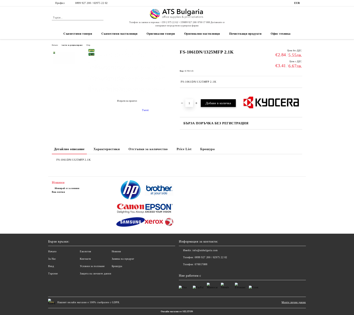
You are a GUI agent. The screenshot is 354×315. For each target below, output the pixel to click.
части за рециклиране (72, 45)
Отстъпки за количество (148, 149)
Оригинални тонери (161, 33)
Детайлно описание (69, 149)
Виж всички (58, 192)
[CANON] (130, 209)
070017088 (201, 264)
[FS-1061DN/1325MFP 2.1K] (64, 63)
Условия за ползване (92, 266)
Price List (184, 149)
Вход (51, 266)
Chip (88, 45)
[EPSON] (159, 209)
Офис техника (281, 33)
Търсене (53, 273)
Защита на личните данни (95, 273)
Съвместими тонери (77, 33)
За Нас (52, 258)
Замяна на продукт (123, 258)
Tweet (145, 110)
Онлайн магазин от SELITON (177, 311)
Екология (85, 251)
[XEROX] (159, 222)
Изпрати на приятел (127, 101)
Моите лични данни (294, 302)
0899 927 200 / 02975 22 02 (91, 3)
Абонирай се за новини (66, 188)
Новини (116, 251)
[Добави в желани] (187, 94)
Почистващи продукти (245, 33)
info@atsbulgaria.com (205, 250)
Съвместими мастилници (119, 33)
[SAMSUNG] (130, 222)
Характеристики (106, 149)
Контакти (85, 258)
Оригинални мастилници (202, 33)
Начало (55, 45)
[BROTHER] (159, 190)
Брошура (207, 149)
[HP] (130, 190)
